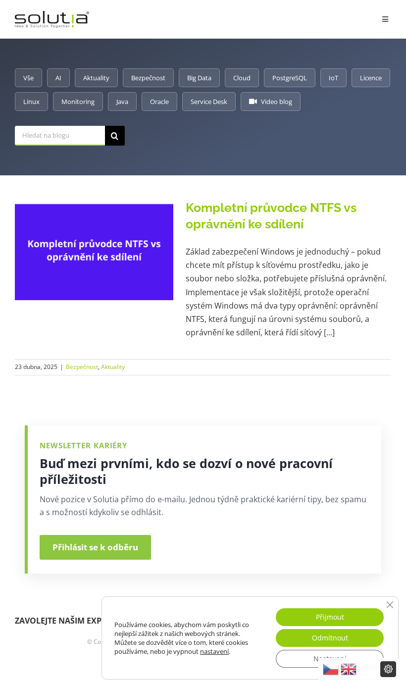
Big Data (199, 77)
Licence (371, 77)
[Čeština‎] (331, 669)
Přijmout (330, 617)
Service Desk (209, 101)
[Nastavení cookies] (388, 669)
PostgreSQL (289, 77)
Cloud (242, 77)
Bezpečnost (148, 77)
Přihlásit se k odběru (95, 547)
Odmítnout (330, 637)
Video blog (276, 101)
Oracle (159, 101)
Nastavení (330, 658)
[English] (348, 669)
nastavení (214, 651)
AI (58, 77)
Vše (28, 77)
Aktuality (96, 77)
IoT (333, 77)
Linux (31, 101)
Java (122, 101)
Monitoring (78, 101)
